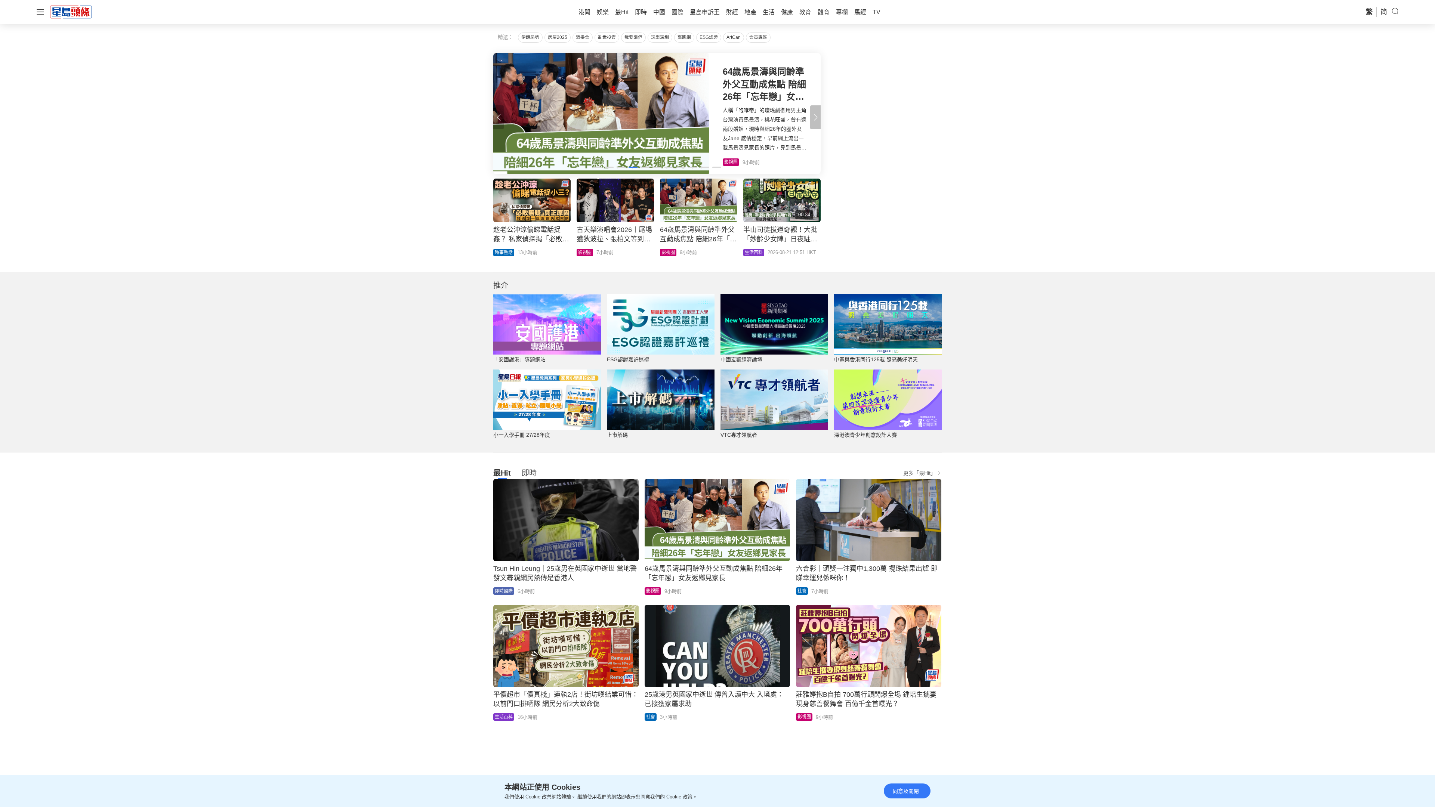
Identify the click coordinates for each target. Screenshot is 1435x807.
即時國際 (504, 591)
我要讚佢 (633, 37)
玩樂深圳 (660, 37)
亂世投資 (607, 37)
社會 (801, 591)
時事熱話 (504, 252)
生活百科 (754, 252)
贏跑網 (684, 37)
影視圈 (585, 252)
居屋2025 (557, 37)
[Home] (71, 11)
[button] (815, 117)
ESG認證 (709, 37)
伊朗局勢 (530, 37)
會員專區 (758, 37)
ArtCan (733, 37)
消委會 (582, 37)
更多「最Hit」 (919, 473)
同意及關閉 (906, 791)
